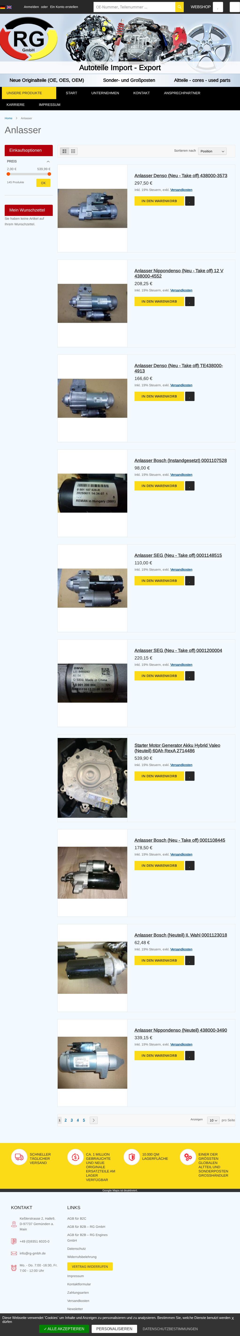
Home (9, 118)
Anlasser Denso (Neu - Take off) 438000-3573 (181, 175)
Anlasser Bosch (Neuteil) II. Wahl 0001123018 (181, 935)
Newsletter (75, 1309)
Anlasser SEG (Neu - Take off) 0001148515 (178, 555)
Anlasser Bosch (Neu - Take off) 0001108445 (180, 840)
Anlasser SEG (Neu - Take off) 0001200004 (178, 650)
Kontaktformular (79, 1284)
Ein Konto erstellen (64, 7)
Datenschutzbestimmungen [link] (170, 1329)
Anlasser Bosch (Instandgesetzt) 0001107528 (181, 460)
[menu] (120, 98)
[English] (9, 7)
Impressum (75, 1276)
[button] (190, 201)
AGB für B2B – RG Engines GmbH (87, 1237)
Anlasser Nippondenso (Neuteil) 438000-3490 (181, 1030)
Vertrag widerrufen (90, 1266)
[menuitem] (31, 93)
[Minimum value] (8, 174)
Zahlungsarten (78, 1292)
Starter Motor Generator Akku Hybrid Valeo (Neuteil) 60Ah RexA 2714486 (177, 748)
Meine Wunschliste (218, 7)
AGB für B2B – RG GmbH (86, 1227)
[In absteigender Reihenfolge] (230, 150)
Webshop (201, 7)
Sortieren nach (185, 150)
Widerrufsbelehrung (82, 1257)
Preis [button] (12, 161)
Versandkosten (181, 190)
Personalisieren (114, 1329)
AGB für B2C (76, 1218)
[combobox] (139, 7)
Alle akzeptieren (65, 1329)
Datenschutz (76, 1248)
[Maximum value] (49, 174)
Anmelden (31, 7)
